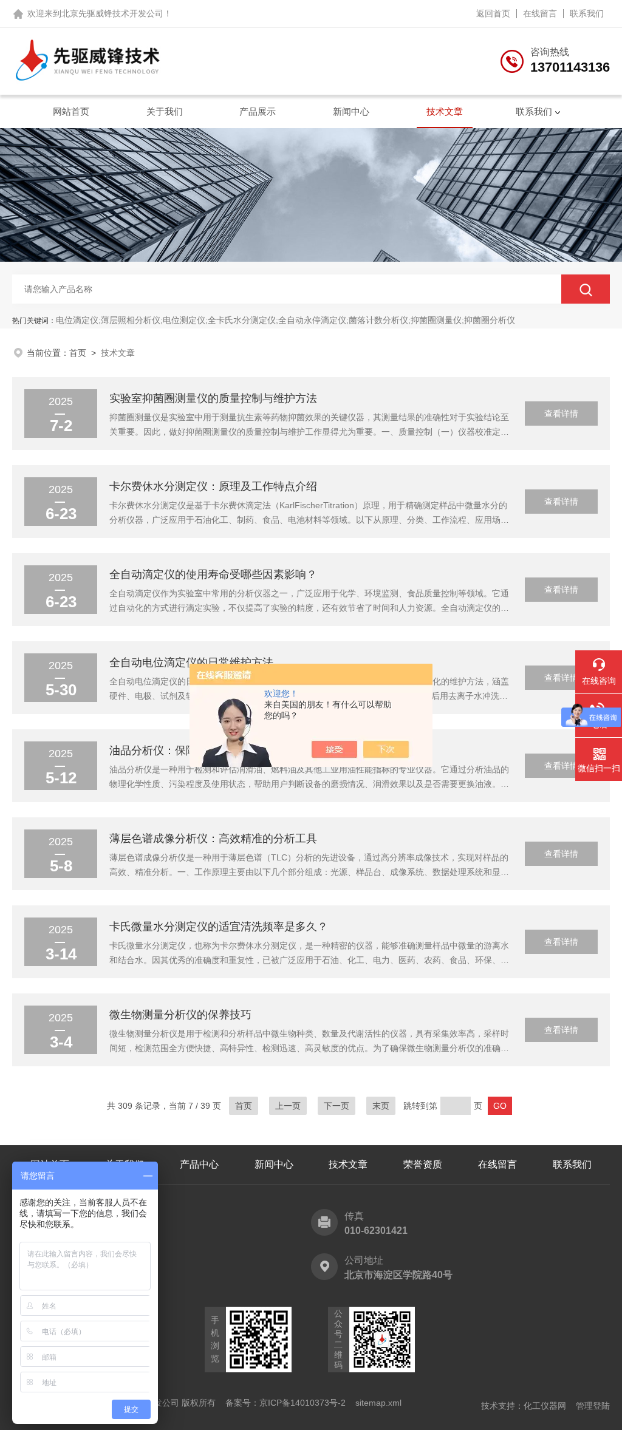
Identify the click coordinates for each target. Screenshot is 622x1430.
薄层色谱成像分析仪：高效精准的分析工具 (213, 838)
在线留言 (540, 13)
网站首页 (71, 111)
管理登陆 (593, 1406)
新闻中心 (351, 111)
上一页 (288, 1106)
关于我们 (164, 111)
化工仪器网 (545, 1406)
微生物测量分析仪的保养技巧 (180, 1015)
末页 (380, 1106)
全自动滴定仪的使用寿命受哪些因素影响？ (213, 574)
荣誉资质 (422, 1164)
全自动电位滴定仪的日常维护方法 (191, 662)
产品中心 (199, 1164)
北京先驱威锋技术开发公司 (112, 13)
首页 (77, 353)
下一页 (336, 1106)
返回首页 (493, 13)
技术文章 (444, 111)
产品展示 (257, 111)
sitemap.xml (378, 1403)
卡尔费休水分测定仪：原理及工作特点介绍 (213, 486)
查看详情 (561, 413)
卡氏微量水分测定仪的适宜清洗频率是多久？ (218, 927)
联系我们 (587, 13)
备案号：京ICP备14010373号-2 (285, 1403)
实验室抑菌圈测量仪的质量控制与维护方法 (213, 398)
